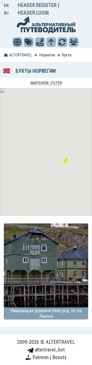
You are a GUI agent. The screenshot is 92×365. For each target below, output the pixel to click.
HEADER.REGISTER (38, 5)
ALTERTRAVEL (20, 55)
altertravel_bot (49, 350)
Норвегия (47, 55)
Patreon (41, 357)
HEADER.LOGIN (33, 13)
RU (6, 13)
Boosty (59, 357)
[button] (17, 42)
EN (6, 5)
